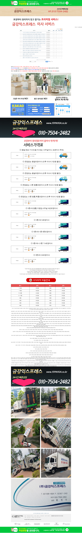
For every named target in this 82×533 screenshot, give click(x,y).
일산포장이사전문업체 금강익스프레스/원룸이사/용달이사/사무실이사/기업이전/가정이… (37, 34)
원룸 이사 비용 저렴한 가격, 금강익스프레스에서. (30, 57)
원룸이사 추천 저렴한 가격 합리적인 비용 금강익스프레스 (32, 50)
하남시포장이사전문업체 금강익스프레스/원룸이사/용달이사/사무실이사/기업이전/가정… (37, 41)
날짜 (53, 30)
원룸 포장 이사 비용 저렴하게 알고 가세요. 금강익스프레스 (32, 46)
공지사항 (34, 513)
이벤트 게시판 (46, 513)
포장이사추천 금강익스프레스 (27, 55)
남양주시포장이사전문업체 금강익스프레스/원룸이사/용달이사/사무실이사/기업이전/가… (37, 39)
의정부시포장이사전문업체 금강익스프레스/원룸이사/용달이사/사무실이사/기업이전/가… (37, 43)
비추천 (61, 30)
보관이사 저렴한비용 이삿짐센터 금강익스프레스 (30, 48)
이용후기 (42, 513)
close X (70, 4)
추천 (59, 30)
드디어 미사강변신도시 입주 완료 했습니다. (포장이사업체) (32, 32)
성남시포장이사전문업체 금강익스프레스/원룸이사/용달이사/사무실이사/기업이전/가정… (37, 37)
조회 (56, 30)
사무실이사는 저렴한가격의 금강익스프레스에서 (30, 52)
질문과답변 (38, 513)
